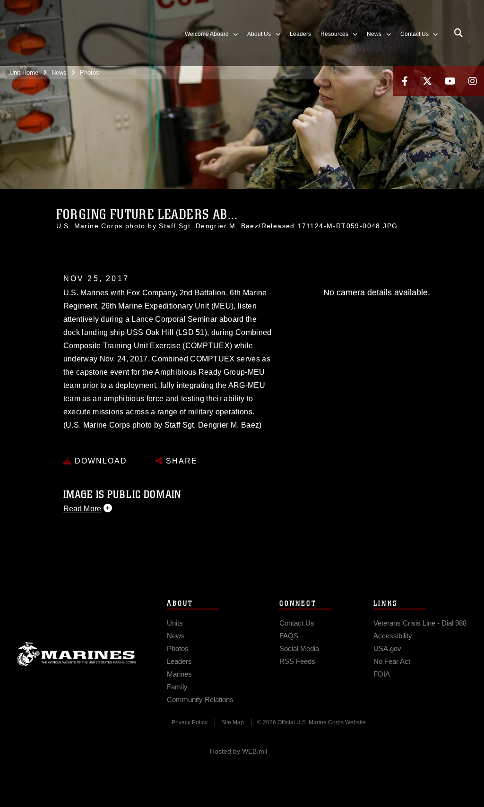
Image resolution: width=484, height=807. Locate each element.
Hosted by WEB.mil (238, 751)
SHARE (180, 461)
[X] (427, 81)
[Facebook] (404, 81)
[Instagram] (472, 81)
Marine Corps (77, 654)
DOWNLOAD (99, 461)
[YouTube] (450, 81)
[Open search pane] (458, 33)
